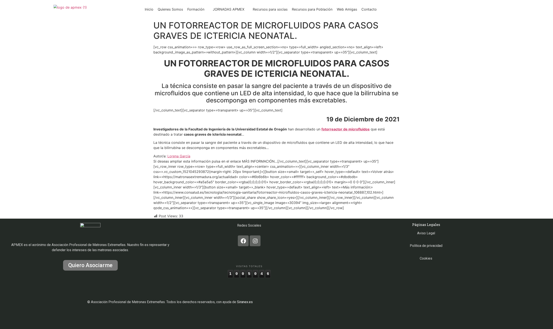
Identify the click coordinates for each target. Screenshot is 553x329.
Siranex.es (245, 302)
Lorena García (178, 156)
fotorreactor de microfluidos (345, 129)
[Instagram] (255, 240)
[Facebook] (243, 240)
